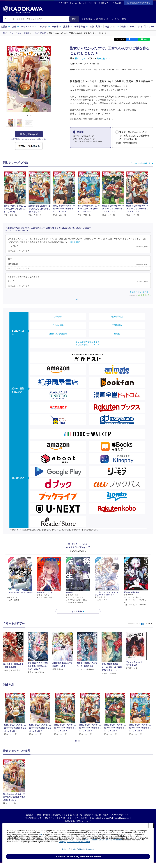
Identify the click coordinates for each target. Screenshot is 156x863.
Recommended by (134, 624)
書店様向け (88, 815)
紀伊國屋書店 (117, 316)
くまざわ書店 (58, 325)
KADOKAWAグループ (119, 815)
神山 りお (80, 58)
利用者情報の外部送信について (78, 821)
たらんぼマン (103, 58)
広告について (58, 815)
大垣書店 (58, 316)
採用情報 (46, 815)
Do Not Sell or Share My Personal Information (110, 818)
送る (145, 39)
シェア (133, 39)
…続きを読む (74, 242)
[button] (53, 123)
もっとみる (76, 611)
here (40, 834)
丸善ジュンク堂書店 (58, 333)
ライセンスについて (74, 815)
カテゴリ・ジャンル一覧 (71, 3)
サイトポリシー (83, 818)
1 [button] (76, 741)
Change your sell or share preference (74, 842)
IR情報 (38, 815)
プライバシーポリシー (66, 818)
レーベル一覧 (90, 3)
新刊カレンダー (103, 19)
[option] (15, 714)
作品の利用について (33, 818)
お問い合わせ (48, 818)
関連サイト (105, 3)
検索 (74, 19)
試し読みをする (30, 134)
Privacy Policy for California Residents (78, 849)
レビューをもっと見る (139, 292)
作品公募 (118, 3)
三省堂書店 (117, 325)
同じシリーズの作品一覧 (141, 163)
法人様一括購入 (102, 815)
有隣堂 (117, 333)
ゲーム (133, 26)
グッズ (141, 26)
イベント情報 (120, 19)
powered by (133, 295)
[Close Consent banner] (151, 825)
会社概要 (29, 815)
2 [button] (79, 741)
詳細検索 (88, 19)
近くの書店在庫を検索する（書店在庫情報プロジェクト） (87, 343)
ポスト (121, 39)
